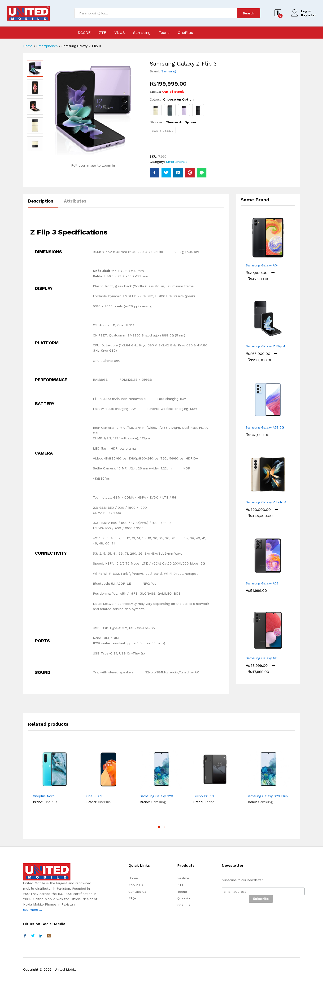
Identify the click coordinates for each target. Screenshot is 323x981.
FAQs (132, 898)
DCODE (84, 33)
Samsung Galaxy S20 (156, 796)
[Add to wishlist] (60, 788)
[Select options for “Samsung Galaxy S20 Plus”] (252, 788)
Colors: (172, 99)
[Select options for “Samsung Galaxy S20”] (145, 788)
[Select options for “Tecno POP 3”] (199, 788)
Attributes (75, 201)
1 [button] (159, 827)
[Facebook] (25, 936)
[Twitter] (33, 936)
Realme (183, 878)
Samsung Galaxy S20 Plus (267, 796)
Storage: (173, 122)
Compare (71, 788)
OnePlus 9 (94, 796)
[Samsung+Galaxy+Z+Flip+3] (166, 172)
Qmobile (184, 898)
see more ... (32, 909)
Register (308, 15)
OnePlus (185, 33)
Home (133, 878)
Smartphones (176, 162)
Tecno (164, 33)
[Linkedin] (41, 936)
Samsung (141, 33)
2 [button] (164, 827)
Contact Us (137, 891)
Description (40, 201)
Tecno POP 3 (203, 796)
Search (248, 13)
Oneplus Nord (44, 796)
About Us (135, 885)
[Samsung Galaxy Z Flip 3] (154, 172)
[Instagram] (49, 936)
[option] (35, 68)
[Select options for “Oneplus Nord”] (38, 788)
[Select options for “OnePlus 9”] (92, 788)
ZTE (102, 33)
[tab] (43, 203)
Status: (155, 91)
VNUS (119, 33)
